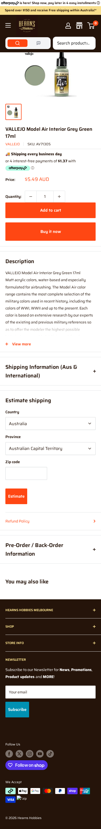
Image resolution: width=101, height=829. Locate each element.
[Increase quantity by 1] (59, 196)
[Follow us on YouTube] (40, 754)
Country (12, 412)
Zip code (12, 462)
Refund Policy (17, 521)
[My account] (68, 26)
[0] (91, 25)
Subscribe (17, 709)
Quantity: (13, 196)
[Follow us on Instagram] (29, 754)
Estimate (16, 496)
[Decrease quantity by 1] (30, 196)
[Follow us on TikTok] (50, 754)
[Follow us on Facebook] (9, 754)
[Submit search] (88, 43)
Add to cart (50, 210)
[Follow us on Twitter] (19, 754)
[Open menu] (8, 25)
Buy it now (50, 231)
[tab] (17, 43)
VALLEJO (12, 144)
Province (13, 437)
